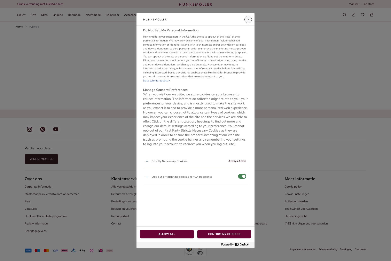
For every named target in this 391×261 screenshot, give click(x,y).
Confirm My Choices (224, 234)
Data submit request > (156, 80)
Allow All (166, 234)
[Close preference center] (248, 19)
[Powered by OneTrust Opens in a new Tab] (236, 244)
